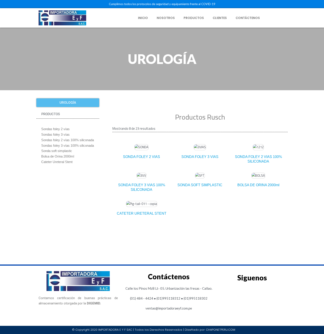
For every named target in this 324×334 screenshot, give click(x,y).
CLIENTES (220, 18)
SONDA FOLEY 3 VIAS (199, 157)
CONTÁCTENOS (248, 18)
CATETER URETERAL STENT (141, 213)
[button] (67, 102)
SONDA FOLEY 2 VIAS (141, 157)
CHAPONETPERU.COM (220, 330)
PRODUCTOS (194, 18)
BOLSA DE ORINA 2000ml (258, 185)
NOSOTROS (166, 18)
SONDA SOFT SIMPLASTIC (199, 185)
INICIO (143, 18)
